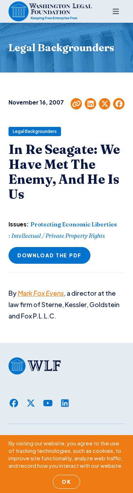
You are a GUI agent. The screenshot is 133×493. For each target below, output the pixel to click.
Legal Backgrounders (35, 131)
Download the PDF (49, 255)
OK (66, 481)
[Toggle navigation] (115, 11)
